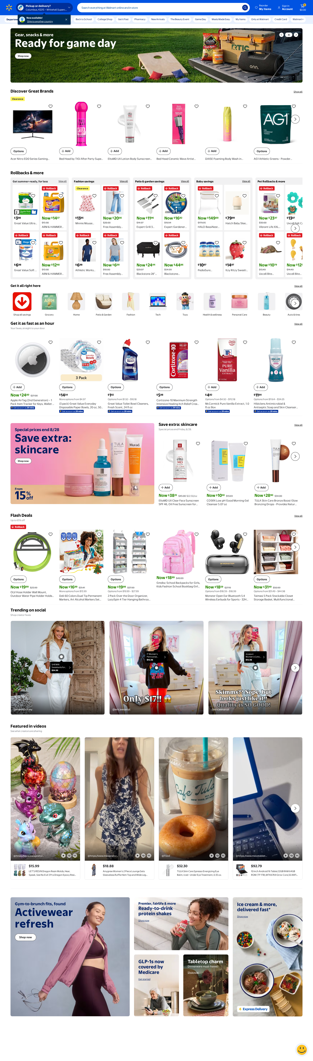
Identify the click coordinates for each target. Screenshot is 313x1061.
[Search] (245, 8)
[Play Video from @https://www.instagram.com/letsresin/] (45, 799)
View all (63, 181)
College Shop (105, 19)
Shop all (298, 91)
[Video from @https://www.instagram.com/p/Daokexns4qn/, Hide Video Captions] (149, 855)
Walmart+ (298, 19)
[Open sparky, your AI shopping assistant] (301, 1049)
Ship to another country (40, 21)
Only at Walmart (260, 19)
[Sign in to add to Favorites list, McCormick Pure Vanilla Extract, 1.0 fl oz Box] (245, 342)
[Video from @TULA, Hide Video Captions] (223, 855)
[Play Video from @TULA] (193, 799)
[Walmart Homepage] (9, 7)
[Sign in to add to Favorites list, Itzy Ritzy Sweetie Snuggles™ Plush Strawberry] (244, 242)
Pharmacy (139, 19)
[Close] (67, 19)
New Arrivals (158, 19)
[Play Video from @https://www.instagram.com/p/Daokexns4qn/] (119, 799)
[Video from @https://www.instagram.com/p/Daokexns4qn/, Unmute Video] (143, 855)
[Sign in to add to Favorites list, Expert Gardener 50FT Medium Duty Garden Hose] (183, 196)
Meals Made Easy (221, 19)
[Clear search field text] (236, 7)
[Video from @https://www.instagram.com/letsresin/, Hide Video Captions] (75, 855)
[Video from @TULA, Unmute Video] (217, 855)
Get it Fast (123, 19)
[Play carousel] (289, 35)
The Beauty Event (179, 19)
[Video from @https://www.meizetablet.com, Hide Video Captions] (297, 855)
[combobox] (163, 7)
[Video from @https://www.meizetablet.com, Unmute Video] (291, 855)
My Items (240, 19)
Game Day (200, 19)
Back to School (84, 19)
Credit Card (281, 19)
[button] (263, 7)
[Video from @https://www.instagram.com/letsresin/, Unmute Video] (69, 855)
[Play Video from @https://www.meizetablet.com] (267, 799)
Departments (14, 19)
